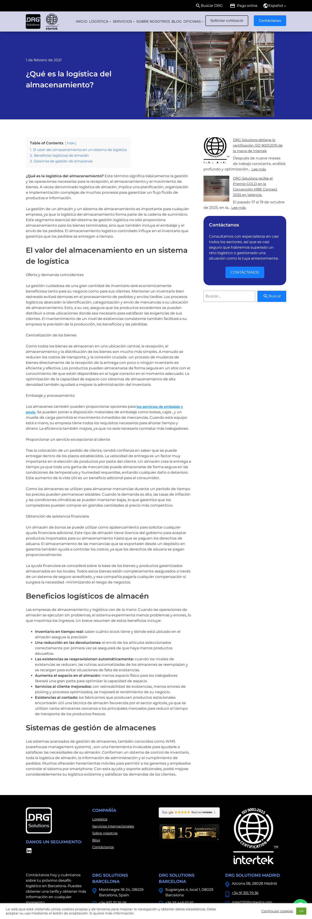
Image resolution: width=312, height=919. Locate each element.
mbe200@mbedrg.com (252, 902)
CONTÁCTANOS (245, 272)
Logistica (99, 819)
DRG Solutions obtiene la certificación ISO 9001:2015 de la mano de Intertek (258, 145)
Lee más (258, 169)
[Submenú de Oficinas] (203, 21)
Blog (96, 840)
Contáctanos (270, 20)
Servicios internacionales (113, 826)
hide (70, 143)
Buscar (274, 296)
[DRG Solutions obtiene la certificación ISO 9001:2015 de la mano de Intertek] (216, 151)
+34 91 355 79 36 (245, 893)
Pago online (247, 5)
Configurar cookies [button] (277, 911)
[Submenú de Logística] (110, 21)
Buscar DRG (212, 5)
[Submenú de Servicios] (134, 21)
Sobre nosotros (104, 833)
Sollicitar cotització (226, 20)
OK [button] (301, 911)
